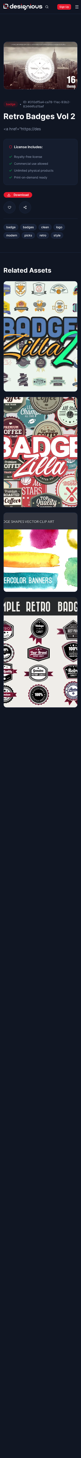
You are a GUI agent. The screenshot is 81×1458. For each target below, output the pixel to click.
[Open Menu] (77, 7)
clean (45, 227)
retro (43, 235)
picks (28, 235)
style (57, 235)
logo (59, 227)
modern (11, 235)
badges (28, 227)
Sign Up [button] (64, 6)
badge (11, 227)
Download (21, 195)
